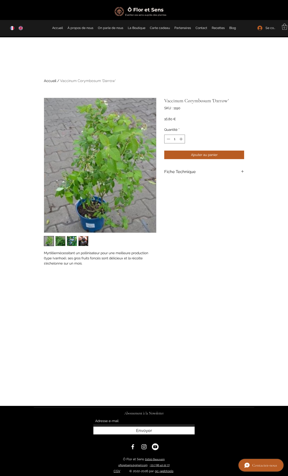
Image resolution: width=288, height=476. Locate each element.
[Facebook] (132, 446)
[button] (284, 27)
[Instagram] (144, 446)
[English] (19, 28)
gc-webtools (164, 471)
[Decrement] (168, 139)
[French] (11, 28)
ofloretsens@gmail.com (133, 465)
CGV (117, 471)
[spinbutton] (174, 139)
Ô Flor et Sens (146, 10)
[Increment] (181, 139)
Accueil (50, 81)
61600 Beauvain (155, 459)
